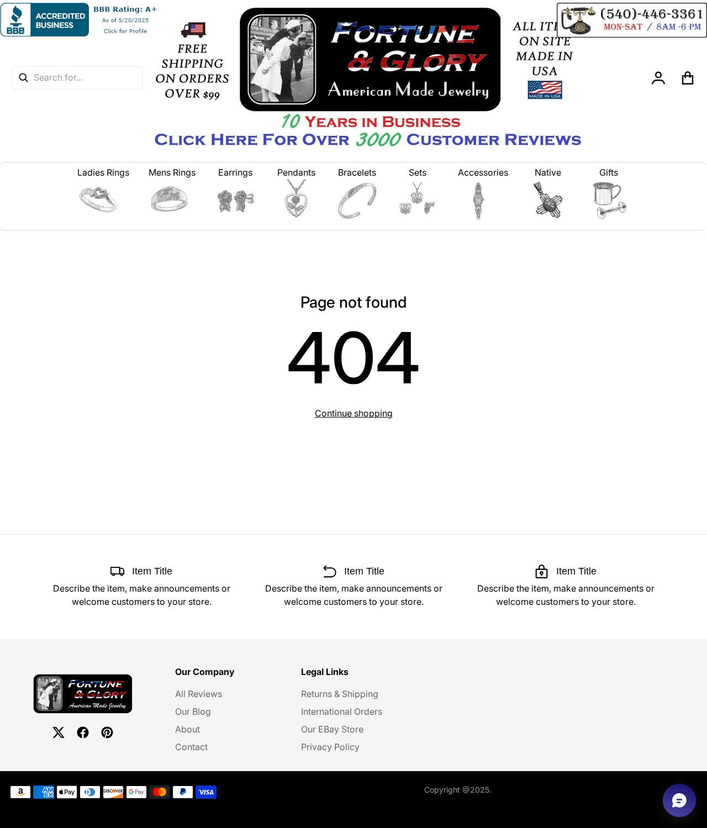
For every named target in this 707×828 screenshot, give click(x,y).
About (187, 729)
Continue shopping (354, 413)
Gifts (608, 172)
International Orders (341, 711)
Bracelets (357, 172)
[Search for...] (23, 77)
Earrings (235, 172)
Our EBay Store (332, 729)
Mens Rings (172, 172)
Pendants (296, 172)
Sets (417, 172)
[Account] (658, 78)
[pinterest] (107, 732)
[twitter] (58, 732)
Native (548, 172)
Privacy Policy (330, 746)
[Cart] (688, 78)
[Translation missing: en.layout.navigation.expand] (103, 200)
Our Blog (193, 711)
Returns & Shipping (339, 693)
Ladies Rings (103, 172)
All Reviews (198, 693)
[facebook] (83, 732)
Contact (191, 746)
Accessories (483, 172)
